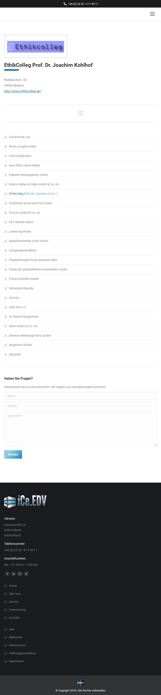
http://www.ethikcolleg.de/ (22, 91)
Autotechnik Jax (19, 137)
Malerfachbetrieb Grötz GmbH (28, 241)
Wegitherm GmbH (20, 345)
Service (13, 601)
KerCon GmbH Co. (24, 212)
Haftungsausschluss (22, 653)
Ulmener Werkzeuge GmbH (30, 335)
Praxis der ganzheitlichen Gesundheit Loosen (38, 269)
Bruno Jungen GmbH (22, 146)
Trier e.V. (17, 307)
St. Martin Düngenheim (24, 316)
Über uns (15, 593)
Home (13, 585)
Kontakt (14, 617)
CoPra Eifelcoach (20, 156)
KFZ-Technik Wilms (21, 222)
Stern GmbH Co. (23, 326)
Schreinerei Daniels (21, 288)
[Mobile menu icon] (152, 14)
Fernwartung (17, 609)
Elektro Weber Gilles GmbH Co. (34, 184)
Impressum (16, 661)
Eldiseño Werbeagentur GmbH (28, 174)
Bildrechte (15, 637)
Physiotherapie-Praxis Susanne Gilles (33, 260)
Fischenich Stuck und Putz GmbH (30, 203)
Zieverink (15, 354)
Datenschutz (17, 645)
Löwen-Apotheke (20, 231)
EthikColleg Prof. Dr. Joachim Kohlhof (33, 193)
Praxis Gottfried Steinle (24, 278)
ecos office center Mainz (24, 165)
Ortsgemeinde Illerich (22, 250)
